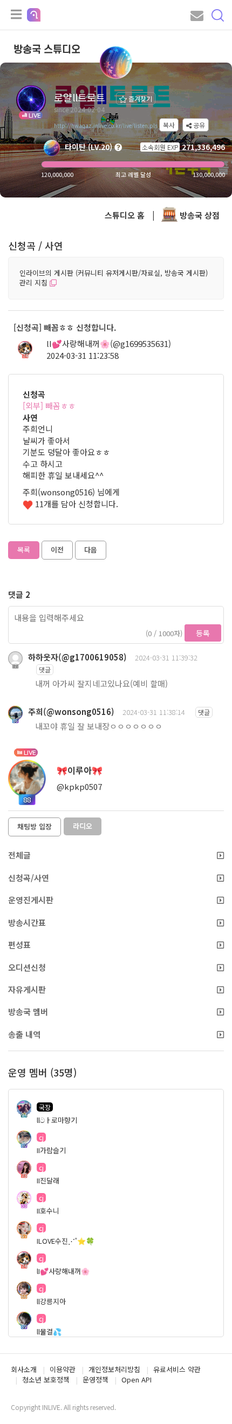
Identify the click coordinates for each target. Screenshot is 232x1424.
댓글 (45, 669)
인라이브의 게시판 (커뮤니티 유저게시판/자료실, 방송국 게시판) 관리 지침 (113, 278)
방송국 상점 (199, 215)
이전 (57, 549)
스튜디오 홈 (125, 215)
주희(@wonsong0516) (71, 711)
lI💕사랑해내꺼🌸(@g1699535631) (108, 343)
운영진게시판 (30, 899)
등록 (203, 633)
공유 (198, 125)
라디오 (82, 826)
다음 (90, 549)
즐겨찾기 (139, 98)
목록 (23, 549)
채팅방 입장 (34, 826)
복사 (169, 125)
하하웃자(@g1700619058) (77, 657)
